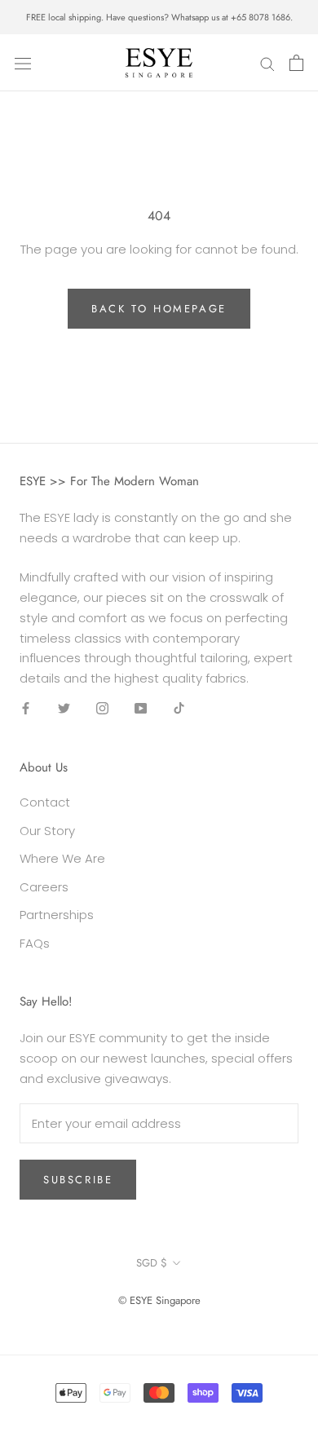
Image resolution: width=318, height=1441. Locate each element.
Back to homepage (159, 308)
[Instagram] (102, 708)
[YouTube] (141, 708)
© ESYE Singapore (159, 1300)
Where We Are (62, 858)
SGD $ (151, 1263)
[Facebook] (26, 708)
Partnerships (57, 914)
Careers (44, 886)
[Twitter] (64, 708)
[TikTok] (179, 708)
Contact (45, 802)
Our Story (47, 830)
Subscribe (78, 1179)
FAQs (35, 943)
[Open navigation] (23, 62)
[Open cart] (296, 63)
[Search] (267, 62)
